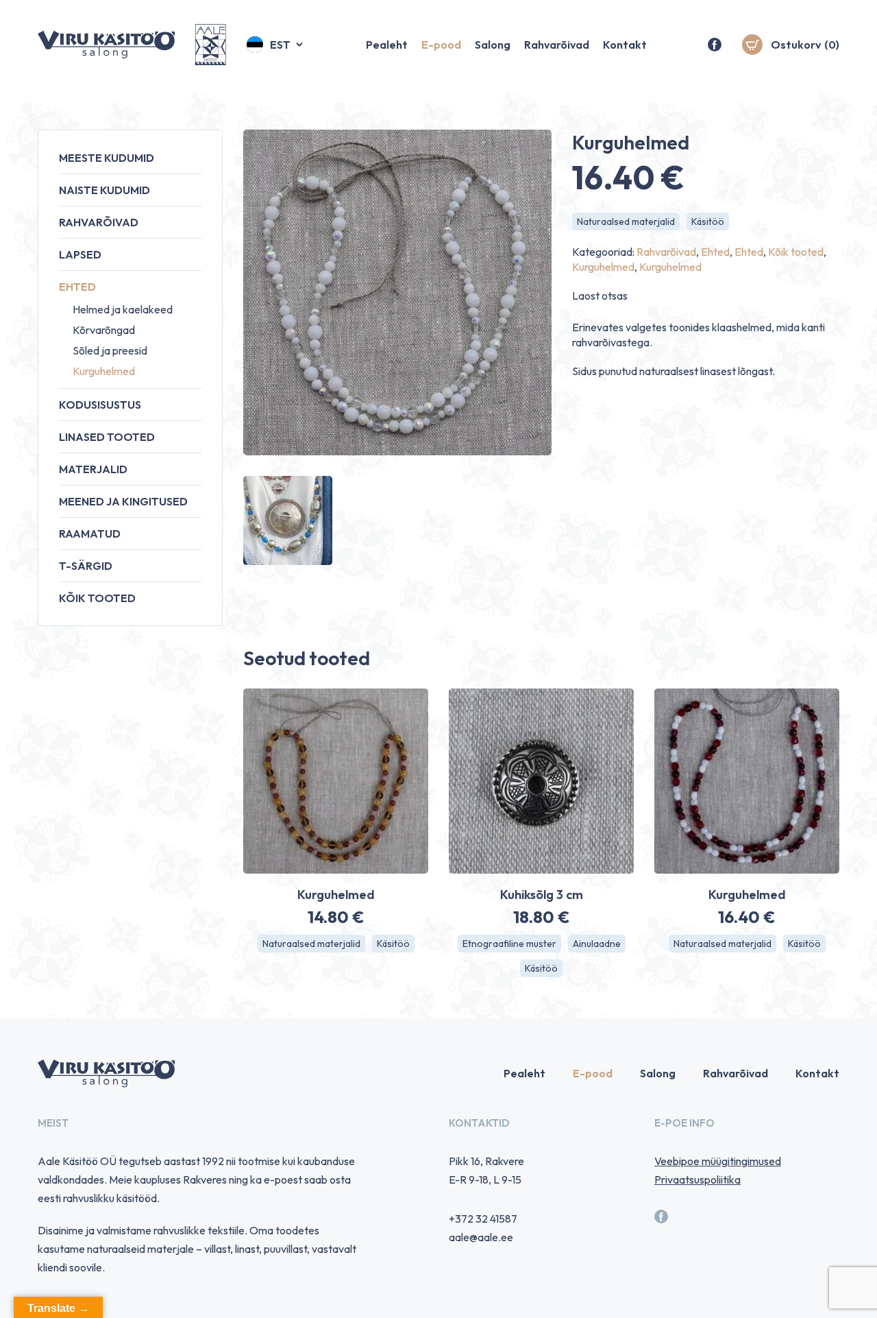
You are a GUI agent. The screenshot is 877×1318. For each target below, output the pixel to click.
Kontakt (625, 44)
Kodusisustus (100, 404)
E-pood (441, 44)
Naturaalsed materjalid (626, 221)
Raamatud (90, 533)
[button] (276, 44)
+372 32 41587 (483, 1218)
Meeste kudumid (106, 158)
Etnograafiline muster (509, 943)
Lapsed (80, 254)
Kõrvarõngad (104, 330)
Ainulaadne (597, 943)
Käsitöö (707, 221)
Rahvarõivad (556, 44)
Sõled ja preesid (110, 350)
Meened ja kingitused (123, 501)
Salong (492, 44)
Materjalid (93, 469)
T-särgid (85, 566)
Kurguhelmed (104, 371)
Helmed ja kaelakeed (123, 309)
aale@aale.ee (481, 1237)
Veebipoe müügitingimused (717, 1161)
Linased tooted (107, 437)
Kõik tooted (97, 598)
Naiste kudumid (104, 190)
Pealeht (387, 44)
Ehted (77, 286)
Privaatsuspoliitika (697, 1179)
